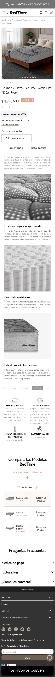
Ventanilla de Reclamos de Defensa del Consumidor (22, 640)
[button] (19, 77)
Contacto (6, 610)
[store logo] (17, 12)
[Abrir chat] (50, 658)
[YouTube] (10, 629)
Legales (4, 604)
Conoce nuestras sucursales (14, 617)
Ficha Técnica (38, 148)
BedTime (5, 597)
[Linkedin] (29, 629)
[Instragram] (3, 629)
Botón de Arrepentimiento (12, 634)
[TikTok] (22, 629)
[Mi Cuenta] (46, 12)
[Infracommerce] (48, 666)
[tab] (47, 12)
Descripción (16, 148)
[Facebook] (16, 629)
